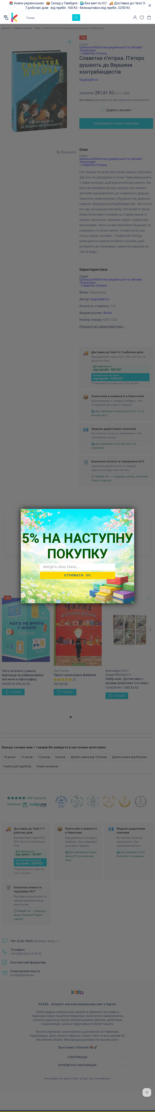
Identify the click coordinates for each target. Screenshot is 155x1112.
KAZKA (14, 17)
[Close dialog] (129, 514)
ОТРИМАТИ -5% (77, 575)
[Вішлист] (142, 18)
